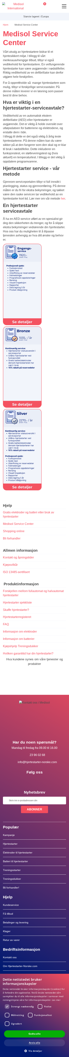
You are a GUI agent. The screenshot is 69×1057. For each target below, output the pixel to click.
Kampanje (9, 835)
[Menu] (64, 6)
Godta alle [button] (34, 1033)
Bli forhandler (11, 538)
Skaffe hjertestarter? (16, 609)
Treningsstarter (12, 870)
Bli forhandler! (11, 887)
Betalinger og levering (15, 922)
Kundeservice (11, 904)
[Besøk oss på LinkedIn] (34, 780)
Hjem (6, 25)
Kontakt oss (10, 957)
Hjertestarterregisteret (17, 617)
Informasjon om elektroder (20, 631)
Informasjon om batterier (18, 638)
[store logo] (13, 6)
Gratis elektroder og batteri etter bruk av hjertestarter (28, 514)
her (63, 198)
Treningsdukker (12, 878)
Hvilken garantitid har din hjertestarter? (28, 653)
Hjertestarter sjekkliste (17, 602)
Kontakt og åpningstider (18, 557)
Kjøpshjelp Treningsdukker (20, 646)
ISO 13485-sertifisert (16, 572)
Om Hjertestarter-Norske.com (20, 966)
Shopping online (13, 531)
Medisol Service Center (18, 523)
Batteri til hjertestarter (15, 861)
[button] (34, 1051)
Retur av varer (11, 940)
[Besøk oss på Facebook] (24, 780)
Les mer (56, 1000)
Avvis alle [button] (34, 1042)
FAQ (6, 624)
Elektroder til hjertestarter (17, 852)
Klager (6, 931)
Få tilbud (8, 913)
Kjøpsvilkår (10, 564)
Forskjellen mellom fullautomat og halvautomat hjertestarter (33, 593)
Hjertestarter (10, 843)
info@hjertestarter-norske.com (37, 762)
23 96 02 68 (37, 755)
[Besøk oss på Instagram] (45, 780)
